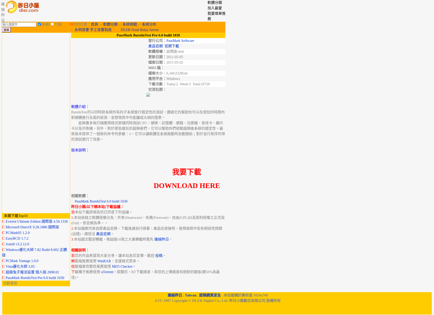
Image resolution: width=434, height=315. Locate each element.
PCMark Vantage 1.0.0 (22, 261)
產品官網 (155, 46)
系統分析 (149, 24)
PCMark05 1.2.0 (18, 233)
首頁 (94, 24)
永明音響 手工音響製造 (93, 30)
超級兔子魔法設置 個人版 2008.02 (32, 272)
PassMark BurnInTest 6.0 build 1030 (101, 201)
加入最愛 (215, 8)
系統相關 (130, 24)
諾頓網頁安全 (210, 295)
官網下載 (172, 46)
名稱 (45, 24)
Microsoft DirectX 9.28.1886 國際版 (32, 227)
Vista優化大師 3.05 (20, 266)
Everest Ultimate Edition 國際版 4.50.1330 (37, 221)
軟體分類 (110, 24)
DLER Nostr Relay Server (140, 30)
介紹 (58, 24)
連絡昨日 (161, 239)
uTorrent (107, 272)
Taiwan (190, 295)
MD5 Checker (122, 266)
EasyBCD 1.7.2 (17, 238)
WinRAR (104, 261)
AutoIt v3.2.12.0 (17, 244)
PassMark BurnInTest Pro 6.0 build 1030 (35, 278)
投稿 (159, 256)
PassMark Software (180, 41)
